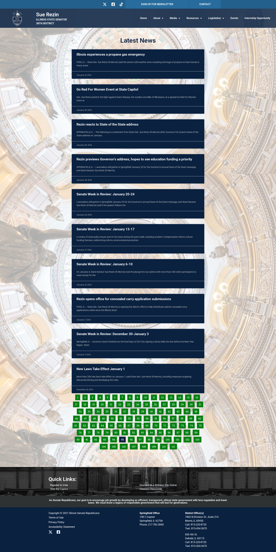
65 (112, 425)
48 (95, 418)
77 (90, 432)
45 (196, 411)
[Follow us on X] (104, 4)
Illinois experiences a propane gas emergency (111, 54)
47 (86, 418)
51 (121, 418)
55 (156, 418)
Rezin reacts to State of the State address (107, 124)
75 (201, 425)
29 (183, 404)
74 (192, 425)
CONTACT (205, 4)
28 (174, 404)
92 (96, 439)
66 (121, 425)
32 (81, 411)
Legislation (214, 18)
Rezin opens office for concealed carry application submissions (124, 299)
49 (104, 418)
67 (129, 425)
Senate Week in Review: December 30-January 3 (113, 334)
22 (120, 404)
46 (77, 418)
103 (198, 439)
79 (107, 432)
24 (138, 404)
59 (191, 418)
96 (132, 439)
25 (147, 404)
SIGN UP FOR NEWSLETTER (157, 4)
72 (174, 425)
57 (174, 418)
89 (196, 432)
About (156, 18)
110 (165, 446)
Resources (193, 18)
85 (161, 432)
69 (147, 425)
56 (165, 418)
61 (76, 425)
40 (152, 411)
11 (155, 397)
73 (183, 425)
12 (163, 397)
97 (141, 439)
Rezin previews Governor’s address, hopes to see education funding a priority (134, 159)
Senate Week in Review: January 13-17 (105, 229)
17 (77, 404)
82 (134, 432)
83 (143, 432)
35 (107, 411)
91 (87, 439)
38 (134, 411)
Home (143, 18)
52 (130, 418)
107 (134, 446)
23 (129, 404)
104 (104, 446)
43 (178, 411)
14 (180, 397)
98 (150, 439)
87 (178, 432)
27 (165, 404)
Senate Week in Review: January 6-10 (105, 264)
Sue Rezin (47, 15)
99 (159, 439)
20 (103, 404)
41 (161, 411)
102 (188, 439)
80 (116, 432)
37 (125, 411)
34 (98, 411)
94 (114, 439)
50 (113, 418)
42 (170, 411)
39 (143, 411)
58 (182, 418)
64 (103, 425)
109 (154, 446)
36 (116, 411)
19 (94, 404)
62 (85, 425)
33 (90, 411)
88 (187, 432)
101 (178, 439)
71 (165, 425)
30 (192, 404)
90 (79, 439)
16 (197, 397)
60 (200, 418)
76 (81, 432)
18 (85, 404)
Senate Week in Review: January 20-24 (105, 194)
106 (124, 446)
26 (156, 404)
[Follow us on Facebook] (113, 4)
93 (105, 439)
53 (139, 418)
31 (201, 404)
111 (174, 446)
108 (144, 446)
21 (112, 404)
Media (173, 18)
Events (234, 18)
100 (168, 439)
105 (114, 446)
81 (125, 432)
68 (138, 425)
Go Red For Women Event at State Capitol (107, 89)
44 (187, 411)
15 (189, 397)
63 (94, 425)
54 (148, 418)
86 (170, 432)
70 (156, 425)
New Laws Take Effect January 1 (101, 369)
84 (152, 432)
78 (98, 432)
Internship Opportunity (257, 18)
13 (172, 397)
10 (146, 397)
